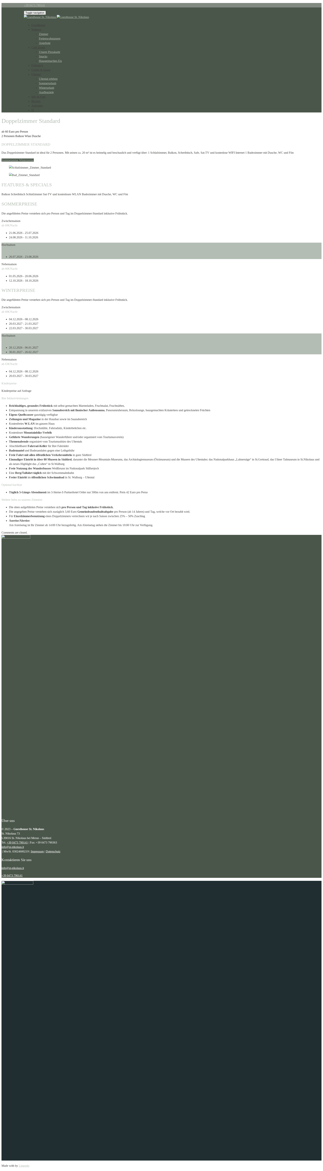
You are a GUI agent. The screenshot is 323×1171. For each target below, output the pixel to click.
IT (32, 110)
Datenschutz (53, 851)
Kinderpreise (9, 383)
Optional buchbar (11, 484)
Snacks (43, 56)
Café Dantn (38, 47)
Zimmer (43, 34)
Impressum (37, 851)
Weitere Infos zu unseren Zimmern (21, 499)
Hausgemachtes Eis (50, 60)
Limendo (24, 1165)
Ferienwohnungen (49, 38)
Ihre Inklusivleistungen (14, 398)
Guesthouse (38, 25)
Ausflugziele (46, 92)
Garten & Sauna (40, 69)
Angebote (44, 43)
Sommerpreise (10, 160)
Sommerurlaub (47, 83)
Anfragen (37, 105)
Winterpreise (26, 160)
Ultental (36, 74)
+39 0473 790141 (17, 842)
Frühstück (37, 65)
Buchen (36, 101)
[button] (161, 383)
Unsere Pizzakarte (49, 52)
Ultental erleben (48, 78)
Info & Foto (38, 96)
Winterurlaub (46, 87)
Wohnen (36, 29)
